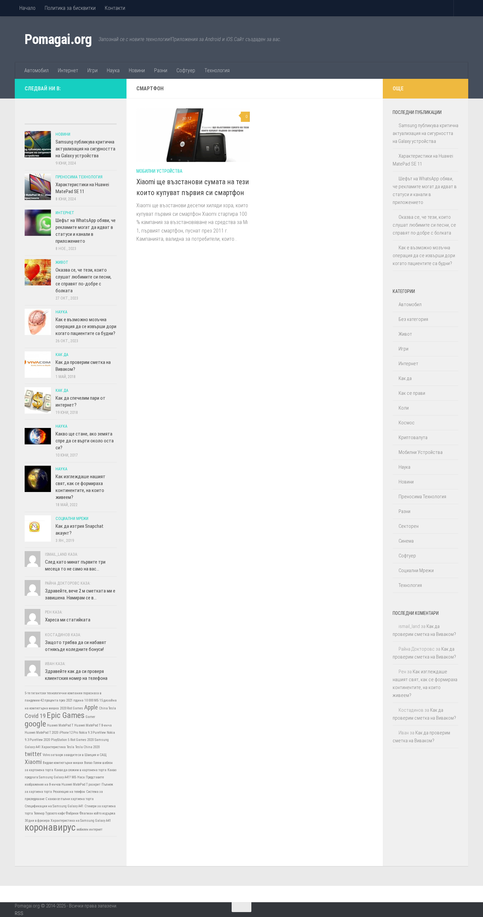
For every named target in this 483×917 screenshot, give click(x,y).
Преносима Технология (79, 177)
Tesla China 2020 (87, 747)
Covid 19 (35, 716)
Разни (160, 70)
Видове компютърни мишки (63, 763)
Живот (62, 262)
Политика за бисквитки (70, 8)
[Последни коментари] (82, 117)
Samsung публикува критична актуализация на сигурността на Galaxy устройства (85, 149)
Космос (407, 423)
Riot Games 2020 (82, 740)
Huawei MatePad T (60, 725)
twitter (33, 754)
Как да (62, 354)
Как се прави (412, 393)
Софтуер (185, 70)
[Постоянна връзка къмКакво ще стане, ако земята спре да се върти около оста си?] (38, 436)
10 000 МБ (91, 700)
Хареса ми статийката (67, 620)
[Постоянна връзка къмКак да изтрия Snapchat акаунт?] (38, 528)
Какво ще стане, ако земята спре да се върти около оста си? (85, 441)
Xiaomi (33, 762)
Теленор (39, 813)
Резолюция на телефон (69, 792)
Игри (92, 70)
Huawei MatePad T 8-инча (93, 725)
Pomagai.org (58, 39)
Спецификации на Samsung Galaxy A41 (54, 806)
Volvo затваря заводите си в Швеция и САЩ (75, 755)
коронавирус (50, 827)
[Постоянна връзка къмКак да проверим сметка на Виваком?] (38, 364)
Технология (217, 70)
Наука (113, 70)
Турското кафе (55, 813)
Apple (91, 707)
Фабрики (72, 813)
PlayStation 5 (60, 740)
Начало (27, 8)
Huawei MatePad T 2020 (41, 732)
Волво (88, 763)
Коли (404, 408)
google (35, 723)
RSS (19, 913)
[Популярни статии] (59, 117)
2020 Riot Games (71, 708)
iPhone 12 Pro (68, 732)
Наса (81, 777)
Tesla (70, 747)
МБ (74, 777)
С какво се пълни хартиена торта (69, 799)
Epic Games (65, 715)
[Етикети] (105, 117)
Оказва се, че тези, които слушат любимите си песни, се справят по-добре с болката (424, 225)
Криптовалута (413, 437)
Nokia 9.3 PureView (92, 732)
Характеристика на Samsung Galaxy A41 (81, 820)
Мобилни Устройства (159, 171)
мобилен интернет (90, 829)
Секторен (409, 526)
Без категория (413, 319)
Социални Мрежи (72, 518)
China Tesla (107, 708)
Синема (406, 541)
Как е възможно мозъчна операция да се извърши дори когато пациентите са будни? (86, 326)
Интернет (68, 70)
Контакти (115, 8)
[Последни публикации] (36, 117)
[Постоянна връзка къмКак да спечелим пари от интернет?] (38, 400)
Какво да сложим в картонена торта (80, 770)
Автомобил (36, 70)
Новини (137, 70)
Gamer (90, 717)
